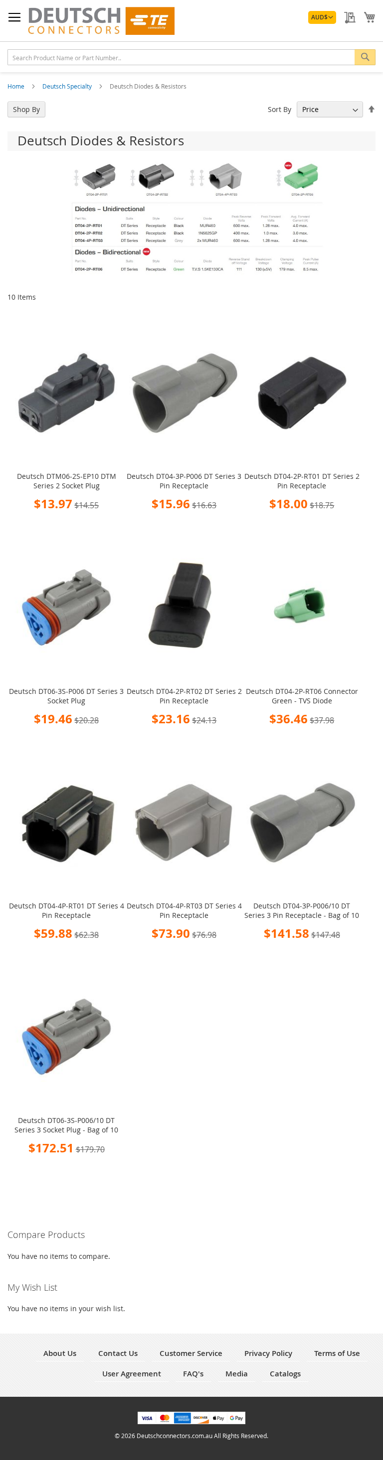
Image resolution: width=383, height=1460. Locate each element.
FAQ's (193, 1373)
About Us (59, 1353)
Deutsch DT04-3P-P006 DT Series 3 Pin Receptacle (184, 480)
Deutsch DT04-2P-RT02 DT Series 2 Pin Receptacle (184, 695)
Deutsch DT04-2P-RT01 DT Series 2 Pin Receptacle (302, 480)
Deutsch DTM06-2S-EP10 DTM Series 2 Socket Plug (66, 480)
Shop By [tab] (26, 109)
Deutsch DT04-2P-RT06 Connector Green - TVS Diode (302, 695)
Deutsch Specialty (67, 86)
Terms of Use (337, 1353)
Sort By (279, 109)
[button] (322, 17)
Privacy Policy (268, 1353)
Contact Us (118, 1353)
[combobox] (191, 57)
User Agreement (131, 1373)
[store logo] (101, 21)
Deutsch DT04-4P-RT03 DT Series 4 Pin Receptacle (184, 910)
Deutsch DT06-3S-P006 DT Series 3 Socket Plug (66, 695)
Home (16, 86)
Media (236, 1373)
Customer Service (191, 1353)
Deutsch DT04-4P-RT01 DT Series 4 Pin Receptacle (66, 910)
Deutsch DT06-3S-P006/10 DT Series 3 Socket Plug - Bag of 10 (66, 1125)
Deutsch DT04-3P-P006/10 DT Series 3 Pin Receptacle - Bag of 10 (301, 910)
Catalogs (285, 1373)
